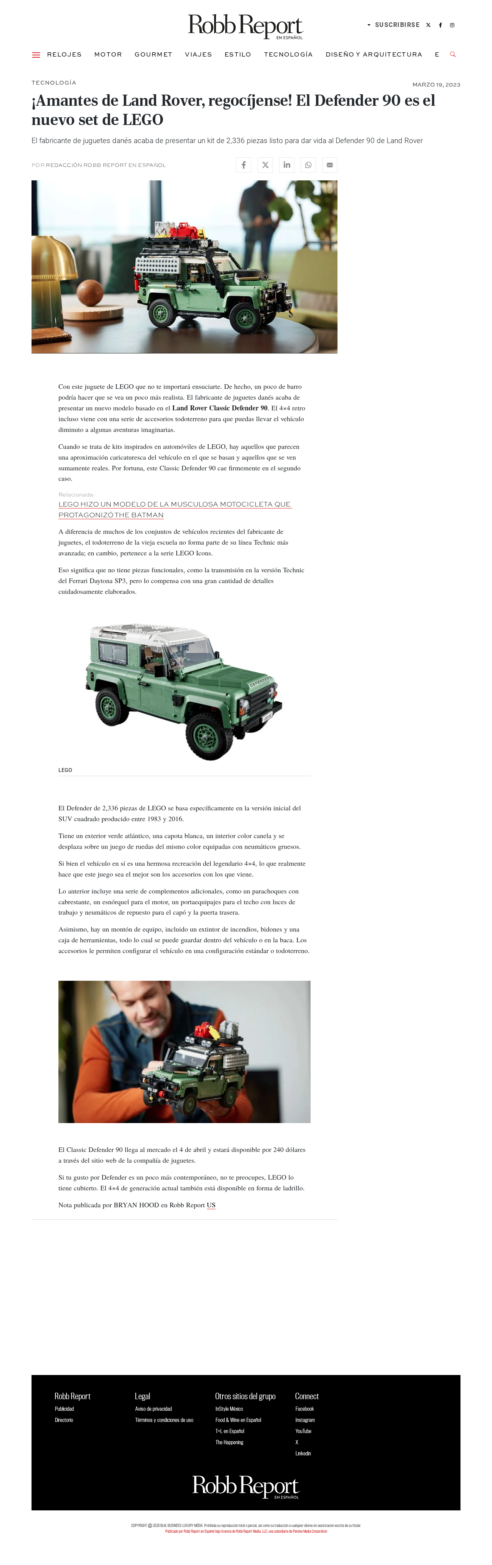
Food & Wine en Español (238, 1419)
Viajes (198, 54)
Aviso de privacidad (153, 1408)
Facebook (305, 1408)
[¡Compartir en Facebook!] (243, 165)
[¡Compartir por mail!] (329, 165)
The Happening (229, 1442)
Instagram (305, 1419)
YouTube (303, 1431)
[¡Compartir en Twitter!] (265, 165)
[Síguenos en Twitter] (428, 25)
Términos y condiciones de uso (164, 1419)
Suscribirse (397, 24)
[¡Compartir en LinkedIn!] (286, 165)
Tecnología (288, 54)
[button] (36, 54)
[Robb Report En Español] (246, 25)
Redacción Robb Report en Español (106, 165)
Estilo (238, 54)
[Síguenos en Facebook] (440, 25)
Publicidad (64, 1408)
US (211, 1204)
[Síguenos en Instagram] (452, 25)
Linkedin (303, 1453)
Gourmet (154, 54)
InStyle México (229, 1408)
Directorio (64, 1419)
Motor (108, 54)
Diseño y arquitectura (374, 54)
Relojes (64, 54)
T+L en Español (230, 1431)
